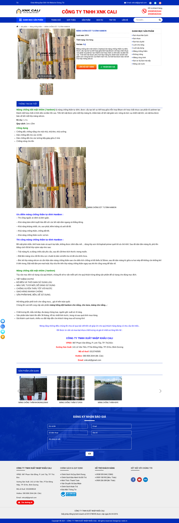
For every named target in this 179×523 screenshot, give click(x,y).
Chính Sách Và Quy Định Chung (73, 474)
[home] (28, 13)
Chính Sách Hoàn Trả (69, 487)
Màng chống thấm (140, 51)
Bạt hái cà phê (138, 42)
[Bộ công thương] (68, 497)
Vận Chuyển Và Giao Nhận (71, 483)
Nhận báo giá (109, 67)
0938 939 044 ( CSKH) (104, 474)
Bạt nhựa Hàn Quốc (140, 35)
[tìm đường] (25, 504)
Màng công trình (139, 57)
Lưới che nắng (138, 45)
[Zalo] (155, 4)
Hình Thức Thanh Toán (70, 480)
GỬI (89, 454)
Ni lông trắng (138, 54)
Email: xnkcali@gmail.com (136, 3)
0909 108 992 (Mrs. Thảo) (106, 477)
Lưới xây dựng (138, 48)
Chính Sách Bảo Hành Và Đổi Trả (73, 477)
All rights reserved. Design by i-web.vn (112, 521)
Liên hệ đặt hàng (86, 67)
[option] (46, 54)
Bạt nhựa (136, 38)
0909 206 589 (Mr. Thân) (105, 480)
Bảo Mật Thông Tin (68, 490)
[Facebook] (150, 4)
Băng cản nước (139, 64)
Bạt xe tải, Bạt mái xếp (142, 61)
